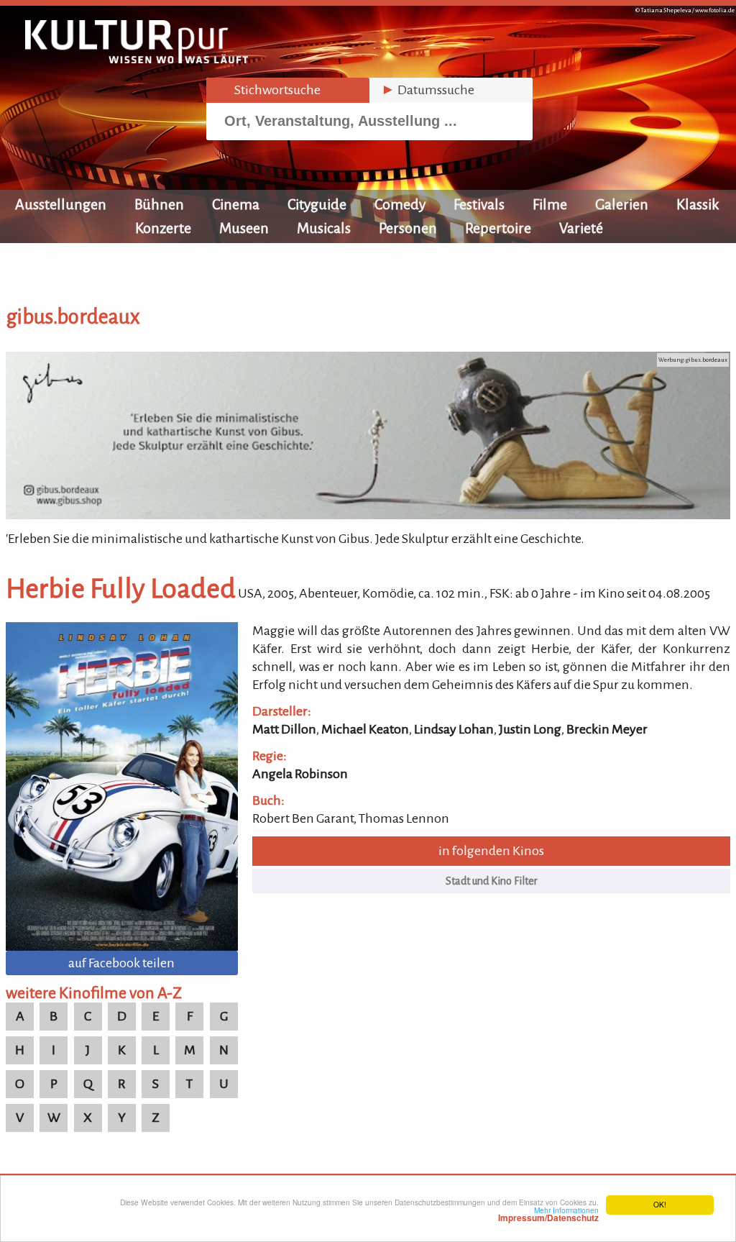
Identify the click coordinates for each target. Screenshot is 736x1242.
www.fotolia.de (715, 10)
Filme (550, 204)
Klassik (697, 204)
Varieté (581, 228)
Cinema (235, 204)
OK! (659, 1204)
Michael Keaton (365, 729)
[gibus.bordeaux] (368, 515)
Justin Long (530, 729)
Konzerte (163, 228)
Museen (244, 228)
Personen (408, 228)
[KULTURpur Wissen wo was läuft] (136, 59)
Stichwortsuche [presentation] (269, 90)
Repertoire (498, 228)
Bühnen (159, 204)
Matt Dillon (284, 729)
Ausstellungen (60, 204)
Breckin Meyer (607, 729)
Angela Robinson (300, 774)
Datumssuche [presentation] (427, 90)
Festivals (479, 204)
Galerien (621, 204)
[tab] (287, 90)
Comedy (400, 204)
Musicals (324, 228)
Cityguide (317, 204)
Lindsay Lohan (454, 729)
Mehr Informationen (548, 1214)
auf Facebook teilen (121, 963)
